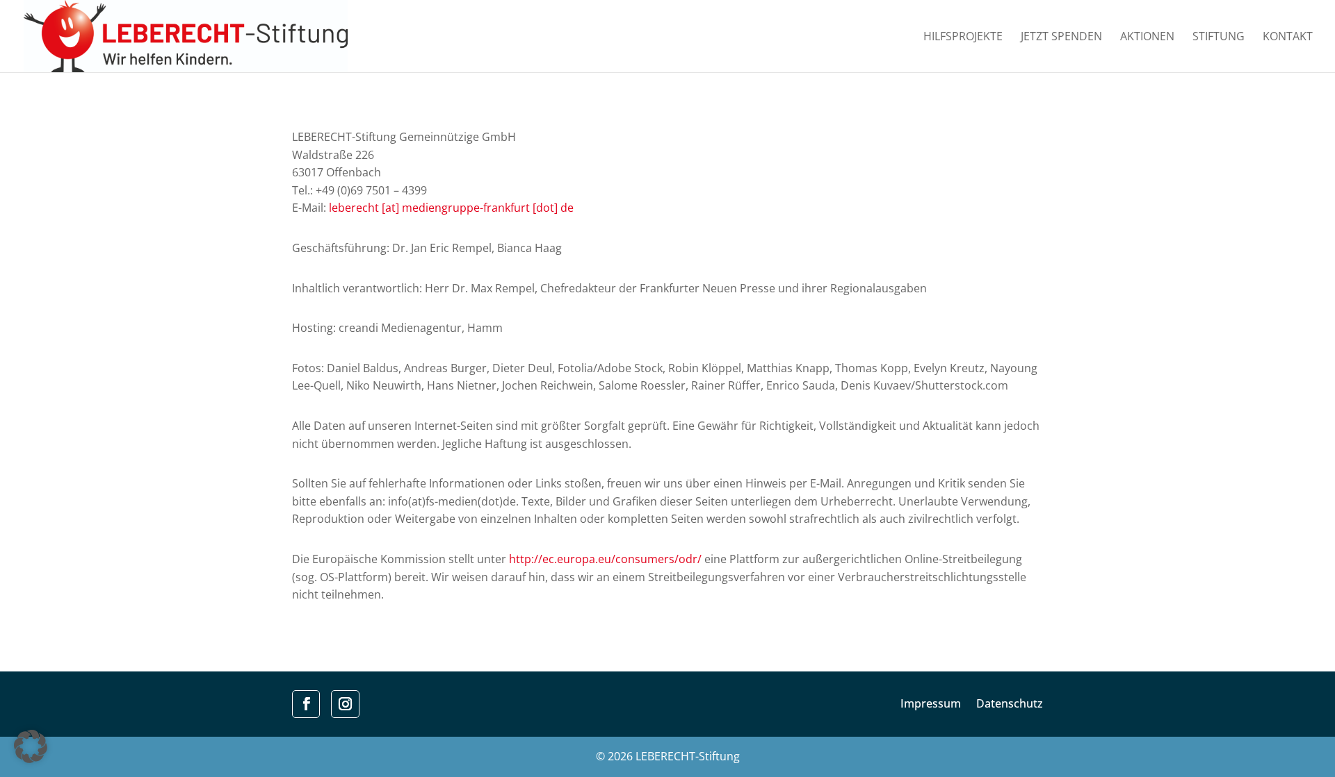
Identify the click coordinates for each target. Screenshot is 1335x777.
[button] (30, 746)
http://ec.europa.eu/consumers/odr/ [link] (605, 559)
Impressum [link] (930, 705)
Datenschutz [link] (1009, 705)
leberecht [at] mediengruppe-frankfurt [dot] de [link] (451, 207)
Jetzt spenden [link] (1061, 37)
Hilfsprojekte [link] (963, 37)
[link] (186, 34)
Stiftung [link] (1218, 37)
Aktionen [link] (1147, 37)
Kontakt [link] (1288, 37)
